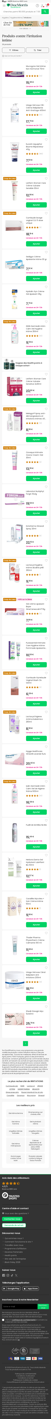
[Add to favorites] (46, 61)
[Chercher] (45, 11)
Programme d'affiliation (15, 1248)
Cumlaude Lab (12, 1086)
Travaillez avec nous (14, 1245)
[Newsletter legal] (3, 1321)
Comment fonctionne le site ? (19, 1241)
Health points (11, 1255)
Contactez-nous (12, 1219)
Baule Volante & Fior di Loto (32, 1092)
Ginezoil (41, 1095)
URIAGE (40, 1086)
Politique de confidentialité (25, 1374)
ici (19, 1340)
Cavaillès (10, 1095)
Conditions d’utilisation (25, 1376)
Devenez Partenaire (14, 1252)
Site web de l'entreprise (15, 1259)
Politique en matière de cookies (25, 1380)
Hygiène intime (16, 18)
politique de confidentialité (24, 1320)
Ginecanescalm (12, 1092)
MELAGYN (35, 1089)
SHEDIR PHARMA (24, 1089)
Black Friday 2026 (12, 1262)
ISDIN (22, 1086)
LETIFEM (12, 1089)
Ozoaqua (20, 1095)
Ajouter (36, 92)
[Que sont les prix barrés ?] (3, 56)
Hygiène (5, 18)
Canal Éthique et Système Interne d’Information (25, 1382)
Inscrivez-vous (43, 1306)
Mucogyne (31, 1095)
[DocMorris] (17, 6)
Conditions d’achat (25, 1378)
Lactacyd (31, 1086)
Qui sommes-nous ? (14, 1238)
